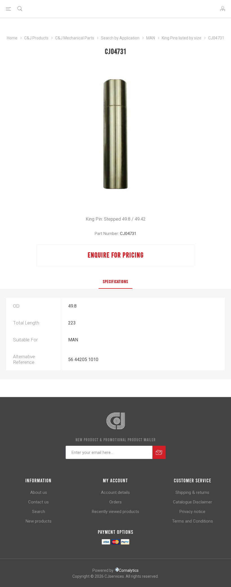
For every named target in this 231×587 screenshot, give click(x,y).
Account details (115, 492)
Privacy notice (192, 511)
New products (39, 521)
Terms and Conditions (192, 521)
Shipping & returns (192, 492)
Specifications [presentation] (115, 281)
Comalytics (129, 570)
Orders (115, 502)
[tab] (115, 282)
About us (38, 492)
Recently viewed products (115, 511)
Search (38, 511)
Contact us (38, 502)
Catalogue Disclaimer (192, 502)
